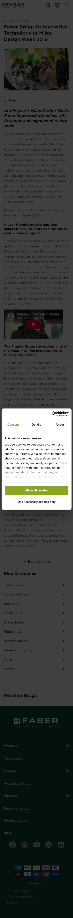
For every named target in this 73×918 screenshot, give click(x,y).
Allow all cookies (36, 490)
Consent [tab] (13, 424)
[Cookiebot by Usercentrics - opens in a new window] (52, 413)
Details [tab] (36, 424)
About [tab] (60, 424)
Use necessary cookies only (36, 501)
